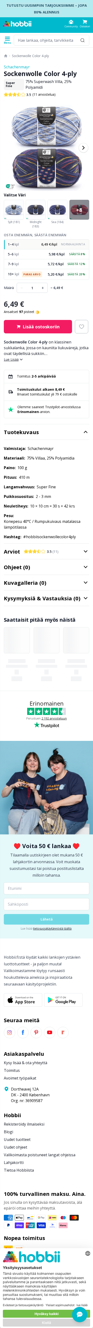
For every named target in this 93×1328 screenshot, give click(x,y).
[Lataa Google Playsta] (63, 1000)
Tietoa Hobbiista (19, 1170)
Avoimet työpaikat (20, 1078)
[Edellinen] (9, 148)
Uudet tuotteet (17, 1139)
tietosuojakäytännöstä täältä (52, 929)
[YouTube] (49, 1032)
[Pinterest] (36, 1032)
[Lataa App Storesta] (23, 1000)
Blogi (8, 1131)
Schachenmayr (17, 67)
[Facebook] (23, 1032)
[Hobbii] (17, 24)
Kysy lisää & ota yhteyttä (25, 1062)
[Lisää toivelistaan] (81, 326)
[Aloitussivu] (6, 56)
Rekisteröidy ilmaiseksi (24, 1124)
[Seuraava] (83, 148)
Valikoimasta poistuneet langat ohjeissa (39, 1154)
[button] (85, 23)
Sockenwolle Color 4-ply (30, 55)
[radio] (46, 244)
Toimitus (12, 1070)
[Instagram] (9, 1032)
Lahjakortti (14, 1162)
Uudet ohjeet (15, 1147)
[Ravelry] (63, 1032)
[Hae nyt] (82, 40)
